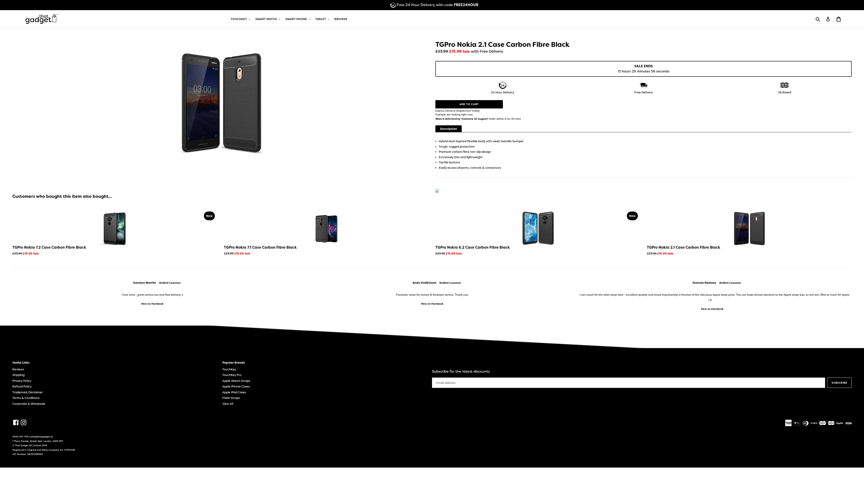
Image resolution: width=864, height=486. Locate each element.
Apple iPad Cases (234, 392)
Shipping (18, 375)
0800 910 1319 (20, 436)
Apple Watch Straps (236, 381)
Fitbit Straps (231, 398)
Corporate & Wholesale (28, 404)
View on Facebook (152, 304)
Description (448, 129)
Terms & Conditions (26, 398)
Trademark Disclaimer (27, 392)
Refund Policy (22, 386)
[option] (152, 293)
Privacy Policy (21, 381)
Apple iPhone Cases (236, 386)
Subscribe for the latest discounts (461, 371)
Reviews (18, 369)
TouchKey (229, 369)
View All (227, 404)
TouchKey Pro (231, 375)
